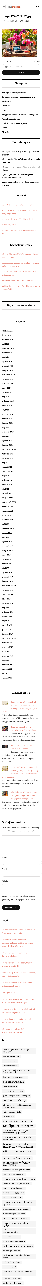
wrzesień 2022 (7, 454)
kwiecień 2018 (8, 612)
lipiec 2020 (6, 515)
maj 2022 (5, 462)
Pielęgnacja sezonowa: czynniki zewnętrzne (20, 114)
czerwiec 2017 (7, 656)
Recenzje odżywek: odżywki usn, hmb (17, 219)
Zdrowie (5, 132)
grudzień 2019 (7, 546)
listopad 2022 (7, 445)
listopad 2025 (7, 370)
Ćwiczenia (6, 106)
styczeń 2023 (7, 440)
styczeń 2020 (7, 542)
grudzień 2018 (7, 577)
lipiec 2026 (6, 335)
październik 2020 (9, 502)
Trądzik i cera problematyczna (14, 123)
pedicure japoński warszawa (18, 1246)
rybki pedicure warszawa (12, 1278)
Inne (4, 110)
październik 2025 (9, 375)
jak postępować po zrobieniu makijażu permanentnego (17, 1106)
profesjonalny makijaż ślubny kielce (16, 1256)
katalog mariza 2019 (12, 1112)
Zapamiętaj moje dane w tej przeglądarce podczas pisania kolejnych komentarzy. (19, 898)
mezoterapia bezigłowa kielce (16, 1170)
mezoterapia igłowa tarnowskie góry (16, 1209)
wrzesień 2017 (7, 643)
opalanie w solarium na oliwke (14, 1241)
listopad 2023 (7, 423)
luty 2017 (5, 673)
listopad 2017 (7, 634)
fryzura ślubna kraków (13, 1091)
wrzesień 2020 (7, 506)
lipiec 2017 (6, 651)
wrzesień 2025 (7, 379)
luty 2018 (5, 621)
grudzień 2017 (7, 629)
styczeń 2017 (7, 678)
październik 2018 (9, 585)
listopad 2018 (7, 581)
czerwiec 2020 (7, 520)
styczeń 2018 (7, 625)
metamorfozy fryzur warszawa (16, 1164)
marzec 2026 (7, 353)
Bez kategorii (7, 101)
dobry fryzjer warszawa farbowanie (17, 1071)
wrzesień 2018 (7, 590)
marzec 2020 (7, 533)
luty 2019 (5, 568)
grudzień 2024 (7, 414)
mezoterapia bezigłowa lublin (13, 1174)
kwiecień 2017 (8, 665)
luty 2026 (5, 357)
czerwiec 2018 (7, 603)
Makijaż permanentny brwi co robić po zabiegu (17, 1152)
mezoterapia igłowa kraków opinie (17, 1203)
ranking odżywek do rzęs (12, 1262)
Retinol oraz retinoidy (11, 119)
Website (5, 881)
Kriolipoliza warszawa (18, 1126)
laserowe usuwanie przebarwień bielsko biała (17, 1138)
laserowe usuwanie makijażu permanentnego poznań (16, 1131)
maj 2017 (5, 660)
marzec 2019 (7, 564)
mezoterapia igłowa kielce (12, 1198)
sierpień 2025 (7, 383)
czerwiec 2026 (7, 339)
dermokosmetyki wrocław (10, 1061)
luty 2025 (5, 410)
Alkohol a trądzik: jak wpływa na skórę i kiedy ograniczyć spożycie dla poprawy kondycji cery (25, 795)
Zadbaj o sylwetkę (9, 225)
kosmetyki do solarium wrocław (17, 1121)
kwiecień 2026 (8, 348)
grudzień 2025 (7, 366)
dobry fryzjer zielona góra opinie (15, 1077)
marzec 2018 (7, 616)
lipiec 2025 (6, 388)
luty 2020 (5, 537)
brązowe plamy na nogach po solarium (16, 1050)
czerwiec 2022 (7, 458)
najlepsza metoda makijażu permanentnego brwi (13, 1231)
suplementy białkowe (13, 1283)
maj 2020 (5, 524)
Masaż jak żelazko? (9, 992)
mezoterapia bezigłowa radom (19, 1179)
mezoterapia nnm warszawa (16, 1218)
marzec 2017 (7, 669)
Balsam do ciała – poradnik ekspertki (17, 280)
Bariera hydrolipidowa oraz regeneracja (18, 97)
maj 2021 (5, 476)
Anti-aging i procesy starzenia (14, 92)
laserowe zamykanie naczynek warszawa (18, 1145)
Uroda (4, 128)
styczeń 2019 (7, 572)
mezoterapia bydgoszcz (13, 1193)
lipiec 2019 (6, 555)
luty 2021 (5, 489)
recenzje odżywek (9, 1267)
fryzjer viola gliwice (10, 1087)
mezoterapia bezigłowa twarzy (14, 1188)
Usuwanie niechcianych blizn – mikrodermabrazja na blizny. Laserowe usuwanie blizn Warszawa (18, 943)
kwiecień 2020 (8, 528)
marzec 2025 (7, 405)
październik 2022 (9, 449)
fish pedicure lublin (13, 1081)
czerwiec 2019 (7, 559)
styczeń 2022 (7, 467)
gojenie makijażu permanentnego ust (16, 1096)
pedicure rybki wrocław (11, 1251)
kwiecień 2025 (8, 401)
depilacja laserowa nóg (11, 1056)
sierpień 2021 (7, 471)
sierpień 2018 (7, 594)
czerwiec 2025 (7, 392)
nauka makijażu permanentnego (11, 1237)
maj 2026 (5, 344)
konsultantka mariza (8, 1116)
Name (4, 857)
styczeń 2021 (7, 493)
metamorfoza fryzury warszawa (17, 1158)
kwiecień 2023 (8, 432)
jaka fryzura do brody (14, 1100)
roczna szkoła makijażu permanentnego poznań (17, 1273)
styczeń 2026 (7, 361)
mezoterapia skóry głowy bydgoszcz (16, 1224)
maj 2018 (5, 607)
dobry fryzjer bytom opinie (10, 1066)
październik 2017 (9, 638)
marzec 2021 (7, 484)
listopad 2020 (7, 498)
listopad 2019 (7, 550)
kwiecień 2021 (8, 480)
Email (4, 869)
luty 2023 (5, 436)
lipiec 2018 (6, 599)
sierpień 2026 (7, 331)
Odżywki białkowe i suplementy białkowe (19, 205)
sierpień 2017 (7, 647)
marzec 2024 (7, 419)
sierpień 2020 (7, 511)
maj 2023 (5, 427)
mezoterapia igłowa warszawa (14, 1214)
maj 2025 (5, 397)
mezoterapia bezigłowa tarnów (17, 1183)
